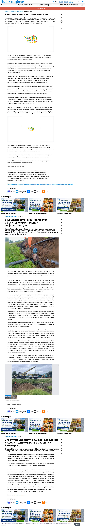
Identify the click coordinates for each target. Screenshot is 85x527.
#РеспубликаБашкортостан (27, 184)
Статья (3, 5)
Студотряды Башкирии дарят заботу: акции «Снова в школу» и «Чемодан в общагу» (69, 5)
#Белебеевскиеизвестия (14, 184)
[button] (57, 379)
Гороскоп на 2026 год (42, 8)
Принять (77, 524)
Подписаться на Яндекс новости (72, 2)
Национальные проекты (11, 216)
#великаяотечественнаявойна (54, 184)
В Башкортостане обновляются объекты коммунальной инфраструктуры (25, 5)
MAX (66, 1)
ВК (60, 1)
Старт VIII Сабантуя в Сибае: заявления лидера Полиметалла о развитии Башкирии (47, 5)
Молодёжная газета (19, 495)
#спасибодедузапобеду (40, 184)
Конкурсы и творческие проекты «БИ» (14, 11)
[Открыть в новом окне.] (11, 191)
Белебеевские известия (12, 1)
